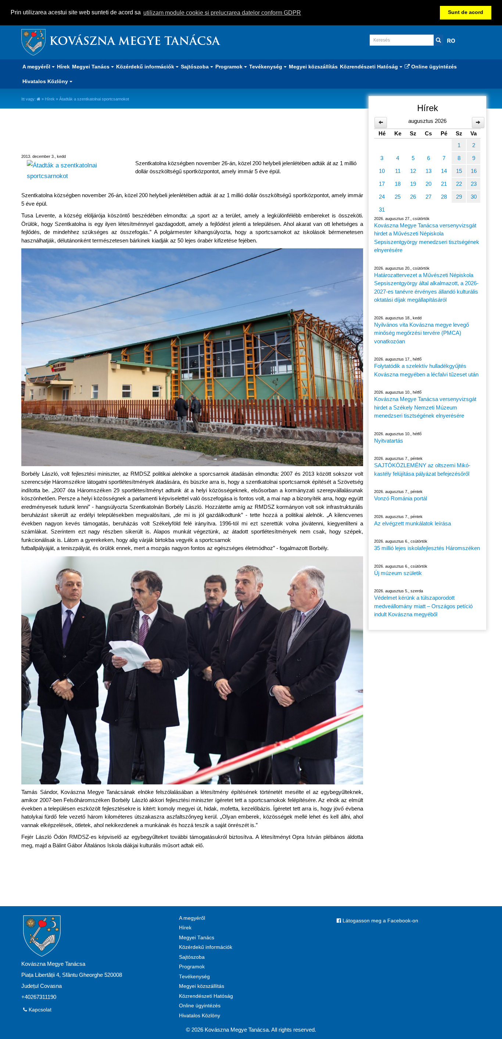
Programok (192, 966)
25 (398, 197)
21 (444, 184)
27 (428, 197)
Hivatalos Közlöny (199, 1015)
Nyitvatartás (388, 440)
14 (444, 171)
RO (451, 41)
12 (413, 171)
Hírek (63, 67)
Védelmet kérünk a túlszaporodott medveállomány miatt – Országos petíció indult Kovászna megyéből (423, 606)
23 (474, 184)
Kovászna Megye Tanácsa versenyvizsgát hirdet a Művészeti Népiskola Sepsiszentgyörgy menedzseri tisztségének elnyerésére (426, 237)
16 (474, 171)
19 (413, 184)
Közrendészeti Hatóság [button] (369, 67)
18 (398, 184)
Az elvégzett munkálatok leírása (412, 523)
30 (474, 197)
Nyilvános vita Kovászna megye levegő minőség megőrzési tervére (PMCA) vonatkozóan (421, 333)
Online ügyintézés (433, 67)
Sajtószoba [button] (195, 67)
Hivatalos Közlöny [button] (45, 81)
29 (459, 197)
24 (382, 197)
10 (382, 171)
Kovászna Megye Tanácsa (134, 42)
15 (459, 171)
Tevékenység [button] (266, 67)
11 (398, 171)
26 (413, 197)
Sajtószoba (192, 957)
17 (382, 184)
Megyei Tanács (196, 937)
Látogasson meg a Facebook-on (379, 920)
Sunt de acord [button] (465, 12)
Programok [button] (229, 67)
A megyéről (192, 918)
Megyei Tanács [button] (91, 67)
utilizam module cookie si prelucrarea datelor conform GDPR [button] (222, 13)
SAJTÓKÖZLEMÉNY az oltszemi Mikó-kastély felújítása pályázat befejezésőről (422, 469)
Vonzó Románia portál (400, 498)
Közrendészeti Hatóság (206, 996)
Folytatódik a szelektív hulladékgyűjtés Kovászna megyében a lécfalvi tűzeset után (426, 370)
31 (382, 209)
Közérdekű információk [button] (146, 67)
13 (428, 171)
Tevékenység (194, 976)
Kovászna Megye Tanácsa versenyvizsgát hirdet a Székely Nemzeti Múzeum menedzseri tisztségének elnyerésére (425, 407)
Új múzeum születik (398, 573)
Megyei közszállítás (313, 67)
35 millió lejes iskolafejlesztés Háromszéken (427, 548)
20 (428, 184)
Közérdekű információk (205, 947)
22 (459, 184)
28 (444, 197)
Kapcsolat (39, 1010)
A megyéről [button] (37, 67)
